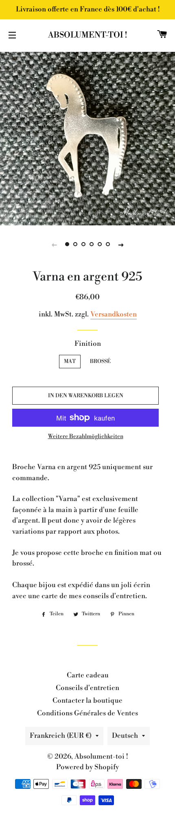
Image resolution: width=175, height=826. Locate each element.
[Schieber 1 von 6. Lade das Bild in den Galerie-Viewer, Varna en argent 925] (67, 244)
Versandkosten (113, 314)
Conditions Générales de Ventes (87, 713)
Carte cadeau (88, 675)
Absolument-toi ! (87, 35)
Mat (70, 361)
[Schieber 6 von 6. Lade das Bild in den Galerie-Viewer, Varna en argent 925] (108, 244)
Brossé (100, 361)
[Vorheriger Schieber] (54, 245)
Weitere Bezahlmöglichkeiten (85, 436)
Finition (87, 343)
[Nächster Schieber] (121, 245)
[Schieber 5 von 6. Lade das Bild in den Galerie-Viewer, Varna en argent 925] (100, 244)
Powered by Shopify (87, 767)
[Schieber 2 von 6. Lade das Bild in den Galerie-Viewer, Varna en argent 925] (75, 244)
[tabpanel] (87, 137)
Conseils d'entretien (87, 688)
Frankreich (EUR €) (61, 735)
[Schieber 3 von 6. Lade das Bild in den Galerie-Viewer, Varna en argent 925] (83, 244)
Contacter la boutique (87, 700)
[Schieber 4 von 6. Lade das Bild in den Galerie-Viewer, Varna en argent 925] (92, 244)
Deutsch (125, 735)
